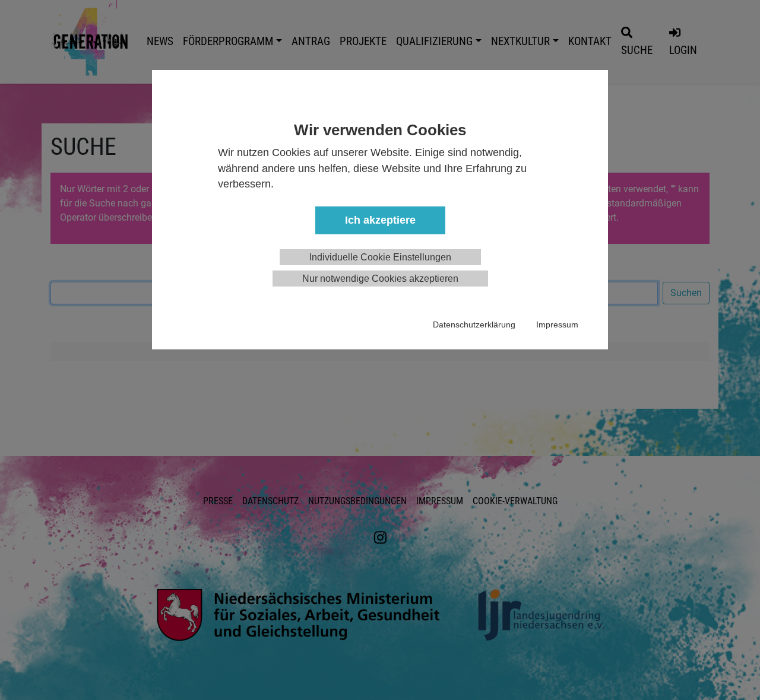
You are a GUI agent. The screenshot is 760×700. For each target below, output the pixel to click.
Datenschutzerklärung (474, 324)
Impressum (557, 324)
